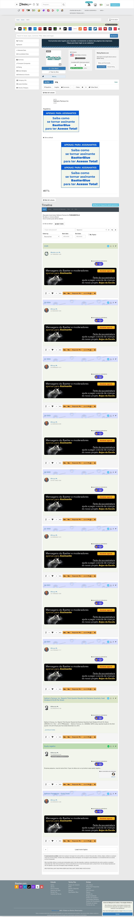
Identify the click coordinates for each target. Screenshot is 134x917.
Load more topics (81, 849)
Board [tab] (44, 209)
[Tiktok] (29, 886)
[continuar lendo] (50, 730)
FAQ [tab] (76, 209)
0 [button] (56, 293)
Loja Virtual (89, 885)
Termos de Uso (90, 905)
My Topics (93, 234)
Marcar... (54, 76)
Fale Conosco (90, 890)
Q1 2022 (47, 528)
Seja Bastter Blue (73, 892)
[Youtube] (41, 886)
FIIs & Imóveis (55, 888)
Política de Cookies (127, 911)
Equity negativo (49, 746)
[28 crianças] (89, 5)
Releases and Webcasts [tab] (59, 209)
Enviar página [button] (114, 19)
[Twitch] (33, 886)
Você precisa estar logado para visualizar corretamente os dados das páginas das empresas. (80, 42)
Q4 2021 (47, 585)
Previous (15, 29)
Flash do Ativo (54, 72)
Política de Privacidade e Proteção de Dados (93, 902)
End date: (78, 233)
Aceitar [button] (118, 914)
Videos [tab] (49, 209)
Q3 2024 (47, 302)
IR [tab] (72, 209)
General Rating (101, 66)
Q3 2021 (47, 641)
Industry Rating (111, 66)
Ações (52, 885)
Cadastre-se (115, 5)
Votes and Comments (104, 63)
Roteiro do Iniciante (74, 885)
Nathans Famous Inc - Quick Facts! (57, 793)
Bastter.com (55, 910)
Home (17, 20)
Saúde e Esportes (73, 888)
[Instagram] (21, 886)
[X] (37, 886)
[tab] (27, 50)
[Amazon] (16, 886)
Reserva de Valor (56, 890)
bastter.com (55, 252)
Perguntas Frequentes (92, 887)
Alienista (54, 706)
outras (85, 68)
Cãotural (70, 890)
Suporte (88, 888)
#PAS (69, 887)
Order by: (46, 233)
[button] (17, 4)
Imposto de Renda (56, 894)
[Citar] (94, 293)
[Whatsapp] (25, 886)
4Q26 (46, 246)
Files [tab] (68, 209)
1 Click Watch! (54, 68)
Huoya (54, 309)
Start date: (65, 233)
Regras (88, 892)
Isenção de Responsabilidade (91, 895)
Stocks (22, 20)
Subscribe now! (81, 58)
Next (119, 29)
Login (107, 5)
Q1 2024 (47, 359)
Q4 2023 (47, 415)
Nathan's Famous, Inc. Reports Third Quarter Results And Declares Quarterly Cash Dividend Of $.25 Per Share (74, 699)
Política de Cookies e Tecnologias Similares (92, 898)
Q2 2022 (47, 472)
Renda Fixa (54, 892)
